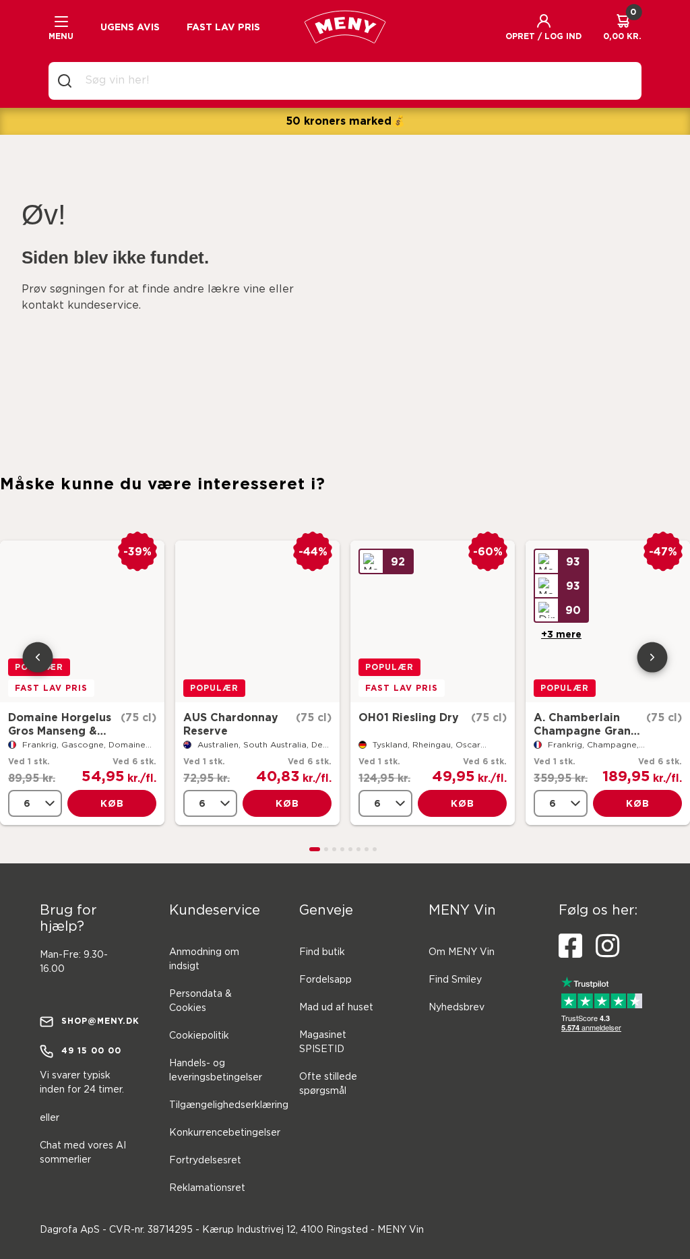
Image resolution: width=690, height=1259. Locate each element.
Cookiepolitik (199, 1036)
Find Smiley (455, 980)
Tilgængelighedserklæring (228, 1105)
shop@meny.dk (96, 1020)
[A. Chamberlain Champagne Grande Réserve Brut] (608, 621)
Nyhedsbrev (456, 1008)
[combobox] (355, 81)
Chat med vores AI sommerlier (83, 1153)
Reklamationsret (207, 1188)
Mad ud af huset (336, 1008)
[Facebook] (570, 946)
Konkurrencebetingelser (224, 1133)
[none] (35, 803)
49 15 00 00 (91, 1050)
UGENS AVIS (130, 27)
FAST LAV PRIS (223, 27)
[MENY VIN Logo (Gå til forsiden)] (345, 27)
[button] (543, 27)
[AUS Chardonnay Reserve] (257, 621)
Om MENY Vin (462, 952)
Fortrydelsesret (205, 1161)
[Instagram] (607, 946)
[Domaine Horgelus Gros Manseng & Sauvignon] (82, 621)
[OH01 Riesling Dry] (432, 621)
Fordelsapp (325, 980)
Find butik (322, 952)
